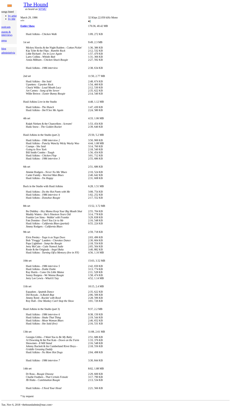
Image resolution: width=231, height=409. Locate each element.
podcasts (5, 27)
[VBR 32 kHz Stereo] (89, 21)
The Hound (36, 4)
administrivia (8, 52)
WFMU (42, 9)
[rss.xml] (9, 6)
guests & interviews (6, 33)
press (4, 40)
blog (3, 48)
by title (11, 18)
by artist (12, 15)
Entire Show (27, 26)
